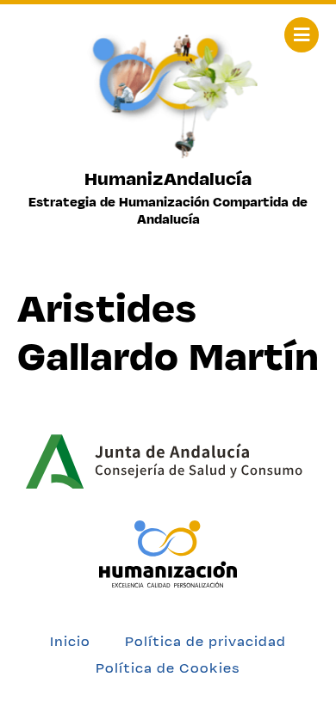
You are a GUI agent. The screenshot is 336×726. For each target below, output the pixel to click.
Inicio (70, 641)
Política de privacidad (205, 641)
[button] (301, 34)
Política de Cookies (168, 668)
